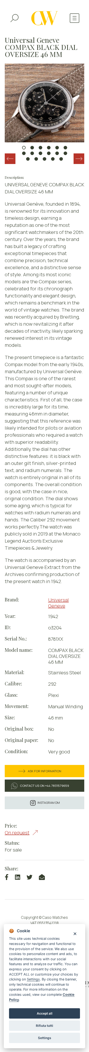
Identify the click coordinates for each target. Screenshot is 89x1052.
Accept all (44, 1013)
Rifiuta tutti (44, 1026)
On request (17, 833)
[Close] (75, 933)
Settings (44, 1038)
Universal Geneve (58, 603)
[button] (24, 147)
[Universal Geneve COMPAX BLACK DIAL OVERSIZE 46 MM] (44, 103)
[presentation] (10, 158)
